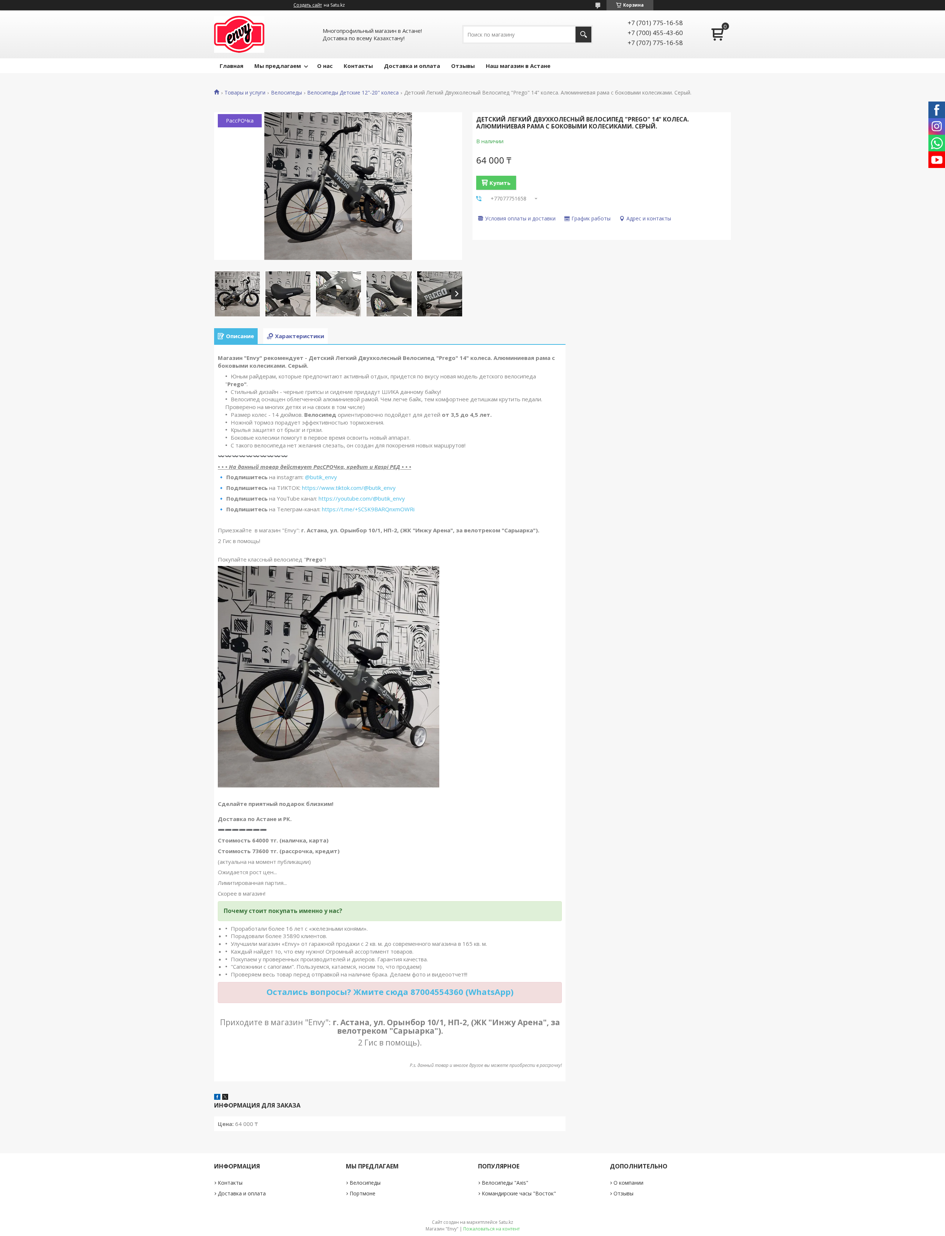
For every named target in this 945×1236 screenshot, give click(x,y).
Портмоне (362, 1193)
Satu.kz (506, 1222)
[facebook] (217, 1097)
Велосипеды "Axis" (505, 1182)
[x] (225, 1097)
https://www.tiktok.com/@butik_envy (349, 487)
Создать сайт (307, 5)
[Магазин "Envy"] (239, 34)
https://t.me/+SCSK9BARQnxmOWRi (368, 509)
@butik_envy (321, 477)
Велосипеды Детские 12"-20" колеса (353, 92)
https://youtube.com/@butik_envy (362, 498)
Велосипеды (286, 92)
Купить (500, 182)
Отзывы (463, 65)
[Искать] (583, 34)
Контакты (358, 65)
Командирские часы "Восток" (519, 1193)
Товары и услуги (244, 92)
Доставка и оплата (412, 65)
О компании (628, 1182)
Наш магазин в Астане (518, 65)
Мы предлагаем (277, 65)
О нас (325, 65)
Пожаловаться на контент (491, 1229)
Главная (231, 65)
